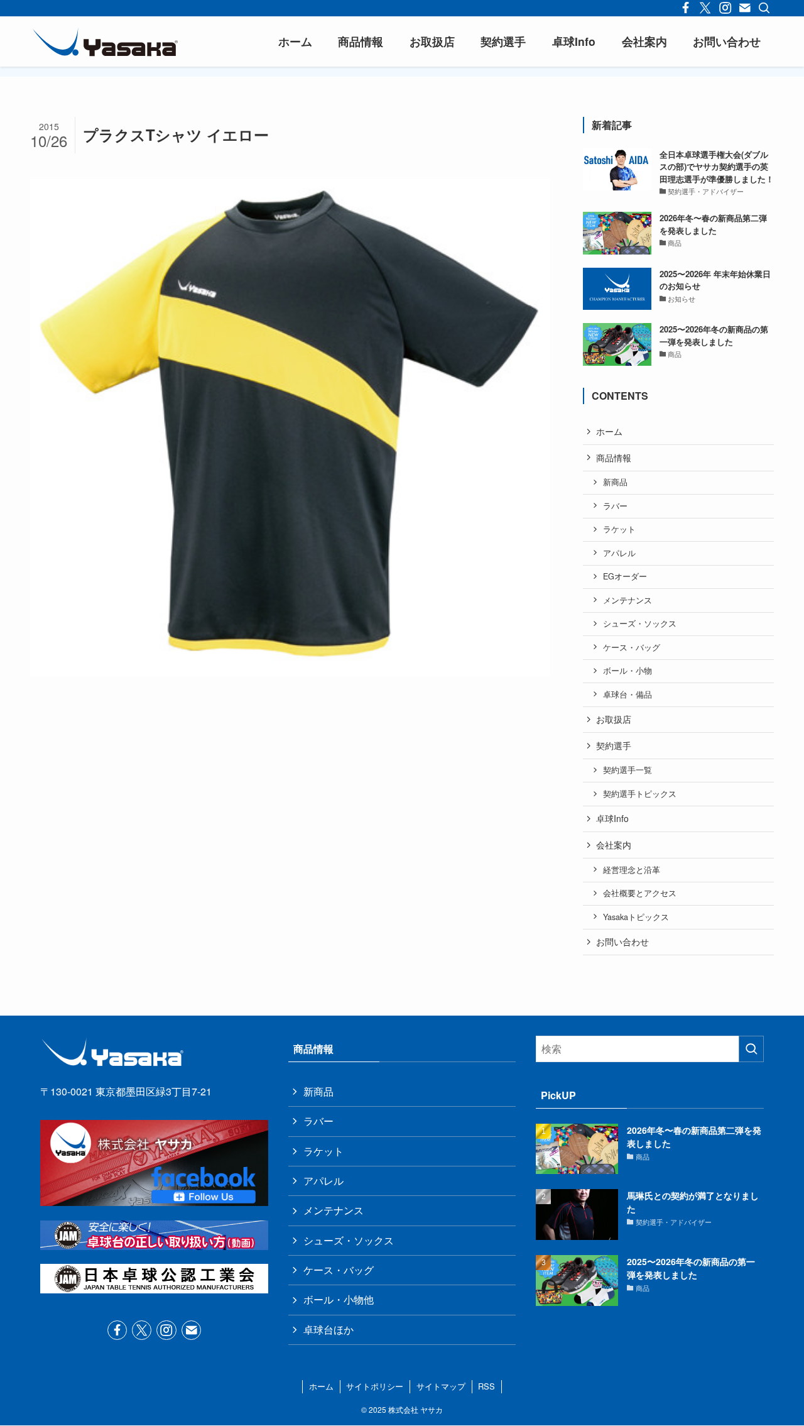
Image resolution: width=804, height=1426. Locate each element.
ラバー (615, 506)
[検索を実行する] (751, 1049)
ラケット (619, 529)
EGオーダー (625, 576)
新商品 (615, 482)
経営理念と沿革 (631, 869)
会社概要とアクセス (639, 893)
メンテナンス (627, 600)
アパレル (619, 553)
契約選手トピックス (639, 793)
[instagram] (166, 1330)
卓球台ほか (328, 1329)
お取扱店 (613, 719)
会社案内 (613, 844)
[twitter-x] (141, 1330)
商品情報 (613, 457)
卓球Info (612, 818)
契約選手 (613, 745)
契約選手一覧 (627, 770)
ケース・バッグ (631, 647)
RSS (486, 1386)
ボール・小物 (627, 670)
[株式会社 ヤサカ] (105, 41)
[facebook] (117, 1330)
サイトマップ (440, 1386)
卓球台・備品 (627, 694)
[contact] (191, 1330)
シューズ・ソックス (639, 623)
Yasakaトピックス (636, 917)
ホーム (609, 431)
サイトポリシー (374, 1386)
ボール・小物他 (338, 1299)
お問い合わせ (622, 941)
